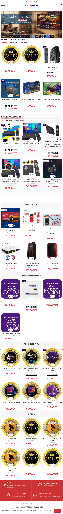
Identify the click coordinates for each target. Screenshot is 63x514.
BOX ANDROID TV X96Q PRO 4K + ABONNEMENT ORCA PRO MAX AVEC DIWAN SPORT (10, 181)
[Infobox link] (15, 485)
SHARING (10, 68)
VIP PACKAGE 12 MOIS (52, 469)
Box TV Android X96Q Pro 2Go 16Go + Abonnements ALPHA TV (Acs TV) (52, 146)
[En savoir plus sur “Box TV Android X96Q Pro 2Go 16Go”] (30, 139)
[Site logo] (31, 5)
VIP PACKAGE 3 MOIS (31, 438)
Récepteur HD (52, 69)
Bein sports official (10, 302)
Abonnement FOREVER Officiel (10, 438)
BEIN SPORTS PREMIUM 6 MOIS (52, 300)
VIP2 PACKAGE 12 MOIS (10, 66)
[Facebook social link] (27, 2)
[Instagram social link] (28, 2)
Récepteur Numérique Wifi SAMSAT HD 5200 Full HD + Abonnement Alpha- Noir (31, 263)
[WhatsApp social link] (32, 2)
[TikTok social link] (34, 2)
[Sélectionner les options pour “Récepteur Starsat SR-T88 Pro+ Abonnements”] (30, 225)
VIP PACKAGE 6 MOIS (31, 469)
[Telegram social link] (36, 2)
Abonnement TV (11, 370)
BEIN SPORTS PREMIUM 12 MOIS (11, 333)
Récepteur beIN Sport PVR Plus (31, 302)
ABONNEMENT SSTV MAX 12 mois (10, 368)
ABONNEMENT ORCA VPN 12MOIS (52, 402)
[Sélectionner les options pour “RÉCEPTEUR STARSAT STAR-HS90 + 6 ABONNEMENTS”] (9, 225)
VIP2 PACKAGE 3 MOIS (31, 66)
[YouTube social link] (30, 2)
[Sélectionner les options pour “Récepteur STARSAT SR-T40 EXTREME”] (51, 228)
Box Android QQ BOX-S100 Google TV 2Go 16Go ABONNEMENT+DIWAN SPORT (31, 179)
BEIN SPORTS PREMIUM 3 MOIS (10, 300)
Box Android (11, 147)
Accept (57, 511)
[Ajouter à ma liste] (12, 62)
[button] (9, 62)
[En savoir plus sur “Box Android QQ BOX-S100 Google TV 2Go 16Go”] (51, 176)
